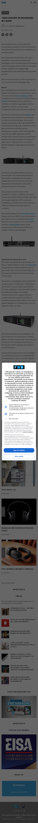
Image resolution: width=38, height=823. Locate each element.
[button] (19, 418)
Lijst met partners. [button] (28, 432)
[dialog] (19, 411)
